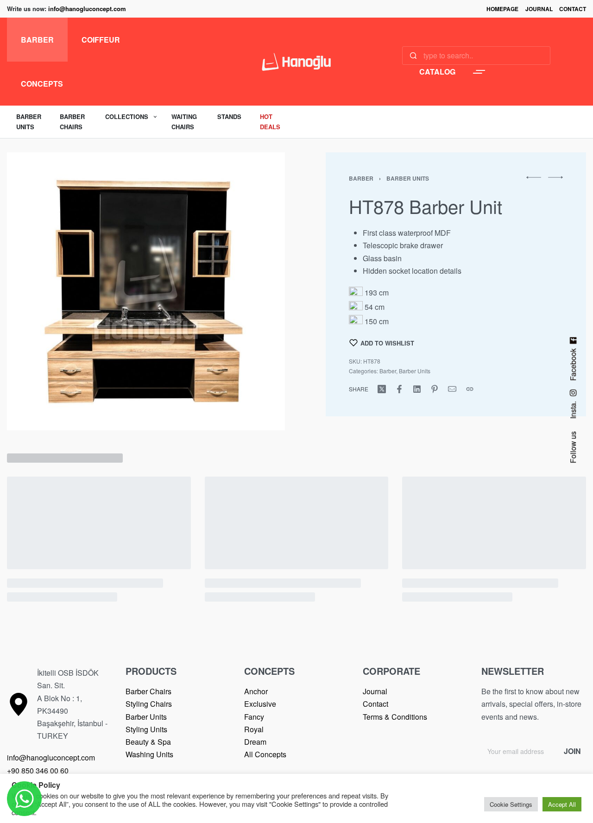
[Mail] (452, 389)
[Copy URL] (470, 389)
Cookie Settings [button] (511, 804)
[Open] (479, 71)
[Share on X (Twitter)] (382, 389)
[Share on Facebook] (399, 389)
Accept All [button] (562, 804)
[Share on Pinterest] (434, 389)
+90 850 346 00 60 (38, 770)
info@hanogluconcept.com (87, 8)
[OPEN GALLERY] (146, 291)
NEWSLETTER (512, 671)
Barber (361, 178)
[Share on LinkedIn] (417, 389)
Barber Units (407, 178)
